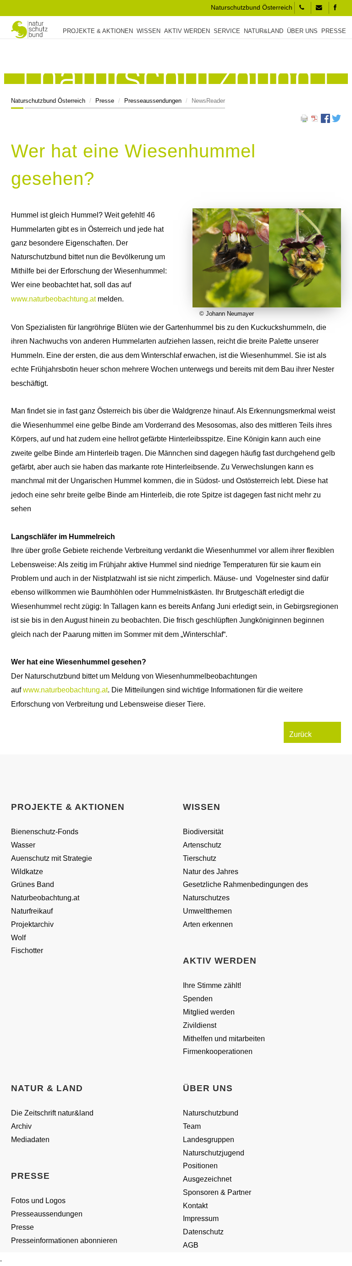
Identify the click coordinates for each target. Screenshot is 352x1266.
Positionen (200, 1166)
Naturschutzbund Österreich (48, 100)
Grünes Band (32, 884)
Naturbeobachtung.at (45, 898)
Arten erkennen (208, 924)
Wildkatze (27, 872)
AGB (190, 1245)
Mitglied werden (209, 1012)
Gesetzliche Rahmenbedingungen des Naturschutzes (245, 891)
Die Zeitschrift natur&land (52, 1113)
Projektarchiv (32, 924)
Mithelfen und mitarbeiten (224, 1039)
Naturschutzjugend (213, 1153)
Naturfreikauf (32, 911)
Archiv (21, 1126)
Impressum (201, 1218)
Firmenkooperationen (218, 1051)
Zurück (300, 734)
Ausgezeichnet (207, 1179)
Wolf (18, 938)
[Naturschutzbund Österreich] (26, 30)
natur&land (263, 31)
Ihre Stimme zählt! (212, 985)
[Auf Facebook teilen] (325, 118)
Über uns (302, 31)
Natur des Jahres (210, 872)
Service (227, 31)
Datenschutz (203, 1232)
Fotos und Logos (38, 1201)
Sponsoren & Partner (217, 1192)
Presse (333, 31)
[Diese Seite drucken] (304, 118)
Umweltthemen (207, 911)
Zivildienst (199, 1025)
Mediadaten (30, 1139)
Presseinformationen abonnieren (64, 1240)
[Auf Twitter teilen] (336, 118)
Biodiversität (203, 832)
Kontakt (195, 1206)
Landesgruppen (208, 1139)
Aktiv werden (187, 31)
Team (192, 1126)
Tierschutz (199, 858)
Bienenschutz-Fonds (44, 832)
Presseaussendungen (153, 100)
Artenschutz (202, 845)
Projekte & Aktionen (98, 31)
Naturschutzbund (210, 1113)
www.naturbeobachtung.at (54, 299)
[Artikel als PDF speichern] (315, 118)
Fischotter (27, 950)
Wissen (148, 31)
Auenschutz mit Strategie (51, 858)
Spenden (198, 999)
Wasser (23, 845)
